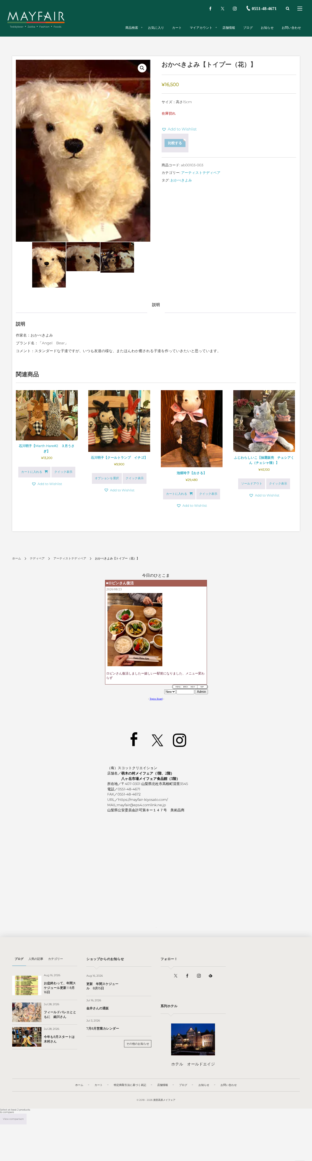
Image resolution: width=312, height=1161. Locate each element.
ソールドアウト (251, 484)
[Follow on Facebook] (187, 976)
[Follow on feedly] (210, 976)
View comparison (13, 1119)
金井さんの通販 (97, 1008)
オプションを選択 (107, 478)
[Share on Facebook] (210, 8)
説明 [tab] (156, 305)
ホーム (16, 558)
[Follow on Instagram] (199, 976)
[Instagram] (235, 8)
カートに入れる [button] (31, 472)
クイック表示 (63, 472)
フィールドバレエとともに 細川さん (60, 1014)
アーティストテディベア (201, 172)
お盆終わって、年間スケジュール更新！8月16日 (60, 987)
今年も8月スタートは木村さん (59, 1039)
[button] (142, 68)
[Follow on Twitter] (222, 8)
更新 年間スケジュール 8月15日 (102, 986)
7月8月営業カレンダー (102, 1029)
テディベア (37, 558)
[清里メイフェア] (36, 17)
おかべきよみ (181, 180)
